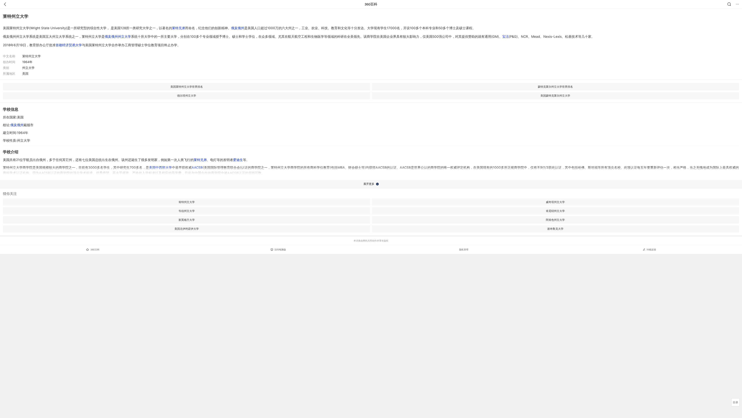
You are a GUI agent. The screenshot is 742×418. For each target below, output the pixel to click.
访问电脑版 (280, 249)
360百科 (371, 4)
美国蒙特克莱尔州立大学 (555, 95)
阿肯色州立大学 (555, 219)
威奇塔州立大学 (555, 202)
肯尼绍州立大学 (555, 210)
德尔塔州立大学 (186, 95)
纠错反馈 (651, 249)
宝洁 (505, 37)
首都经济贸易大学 (69, 45)
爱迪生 (238, 160)
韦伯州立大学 (187, 210)
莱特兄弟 (178, 28)
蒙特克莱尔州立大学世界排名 (555, 86)
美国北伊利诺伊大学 (186, 228)
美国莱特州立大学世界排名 (186, 86)
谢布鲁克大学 (555, 228)
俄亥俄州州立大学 (118, 37)
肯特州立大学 (187, 202)
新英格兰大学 (187, 219)
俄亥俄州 (237, 28)
